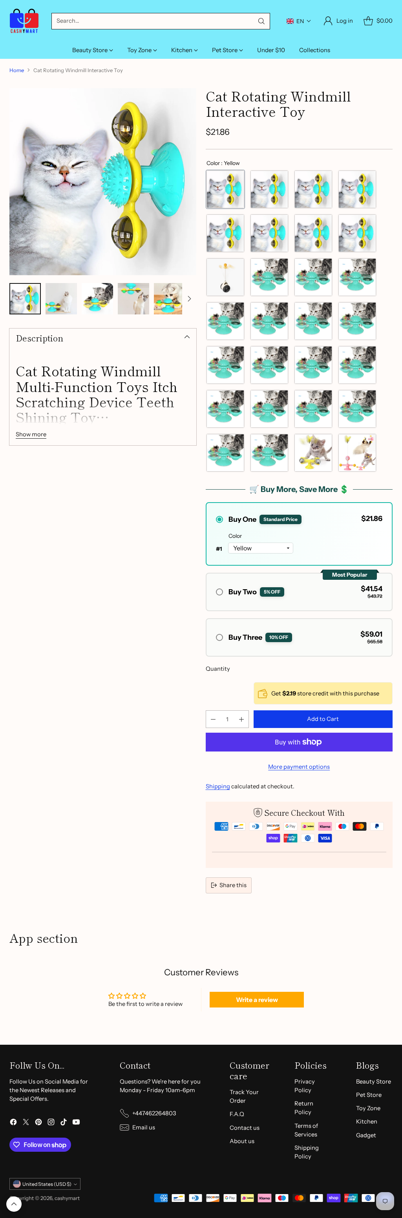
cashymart (67, 1198)
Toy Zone (368, 1108)
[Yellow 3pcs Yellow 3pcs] (269, 321)
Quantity (218, 668)
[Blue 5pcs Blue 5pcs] (225, 321)
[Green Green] (357, 321)
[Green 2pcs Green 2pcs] (225, 408)
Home (16, 70)
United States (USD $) (46, 1184)
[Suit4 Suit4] (225, 233)
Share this (233, 885)
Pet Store (369, 1094)
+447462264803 (154, 1113)
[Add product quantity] (241, 719)
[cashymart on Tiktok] (63, 1123)
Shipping (218, 786)
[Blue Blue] (313, 408)
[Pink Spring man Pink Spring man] (357, 452)
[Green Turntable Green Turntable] (269, 365)
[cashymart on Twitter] (26, 1123)
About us (242, 1141)
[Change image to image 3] (97, 298)
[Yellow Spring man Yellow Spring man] (357, 277)
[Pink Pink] (269, 452)
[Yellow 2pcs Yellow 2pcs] (313, 277)
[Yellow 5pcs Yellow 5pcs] (313, 233)
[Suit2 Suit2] (313, 189)
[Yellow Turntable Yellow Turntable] (313, 452)
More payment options (299, 766)
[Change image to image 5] (169, 298)
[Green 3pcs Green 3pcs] (225, 365)
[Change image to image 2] (61, 298)
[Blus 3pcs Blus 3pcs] (269, 277)
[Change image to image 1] (25, 298)
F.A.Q (237, 1114)
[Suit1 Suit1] (269, 189)
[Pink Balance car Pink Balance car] (357, 408)
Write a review (257, 1000)
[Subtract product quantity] (213, 719)
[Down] (189, 298)
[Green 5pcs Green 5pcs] (269, 408)
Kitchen (366, 1121)
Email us (143, 1127)
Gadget (366, 1135)
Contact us (244, 1127)
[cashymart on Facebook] (13, 1123)
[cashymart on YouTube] (76, 1123)
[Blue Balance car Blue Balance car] (313, 365)
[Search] (261, 21)
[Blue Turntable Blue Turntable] (269, 233)
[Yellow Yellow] (225, 189)
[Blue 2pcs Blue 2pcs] (225, 452)
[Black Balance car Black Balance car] (225, 277)
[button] (299, 21)
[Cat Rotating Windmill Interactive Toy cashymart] (102, 181)
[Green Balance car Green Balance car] (313, 321)
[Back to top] (14, 1204)
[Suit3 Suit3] (357, 189)
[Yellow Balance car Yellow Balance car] (357, 233)
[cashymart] (24, 21)
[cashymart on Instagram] (51, 1123)
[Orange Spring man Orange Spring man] (357, 365)
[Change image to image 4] (133, 298)
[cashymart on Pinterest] (38, 1123)
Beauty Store (373, 1081)
